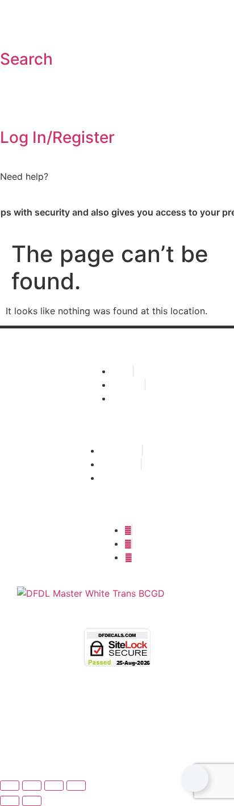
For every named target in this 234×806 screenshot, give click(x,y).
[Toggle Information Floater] (194, 778)
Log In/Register (57, 137)
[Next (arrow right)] (31, 801)
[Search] (14, 28)
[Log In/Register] (14, 106)
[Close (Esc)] (76, 785)
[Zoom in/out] (9, 785)
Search (26, 59)
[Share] (54, 785)
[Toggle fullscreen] (31, 785)
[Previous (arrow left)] (9, 801)
